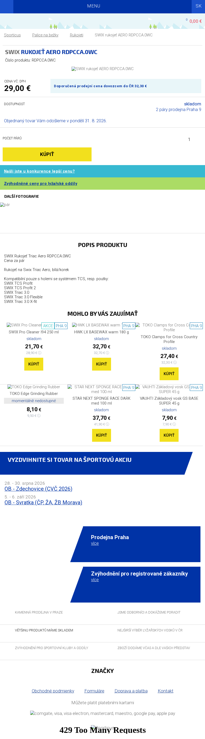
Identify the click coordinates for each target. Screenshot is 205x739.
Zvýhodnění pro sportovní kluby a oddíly (51, 648)
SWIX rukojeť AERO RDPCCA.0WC (124, 35)
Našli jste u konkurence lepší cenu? (39, 171)
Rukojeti (76, 35)
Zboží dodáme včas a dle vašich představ (153, 648)
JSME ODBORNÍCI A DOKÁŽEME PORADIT (148, 612)
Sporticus (12, 35)
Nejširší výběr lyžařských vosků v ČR (150, 630)
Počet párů (12, 138)
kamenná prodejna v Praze (39, 612)
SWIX (12, 51)
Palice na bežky (45, 35)
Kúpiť (33, 364)
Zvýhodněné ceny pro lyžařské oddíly (40, 183)
